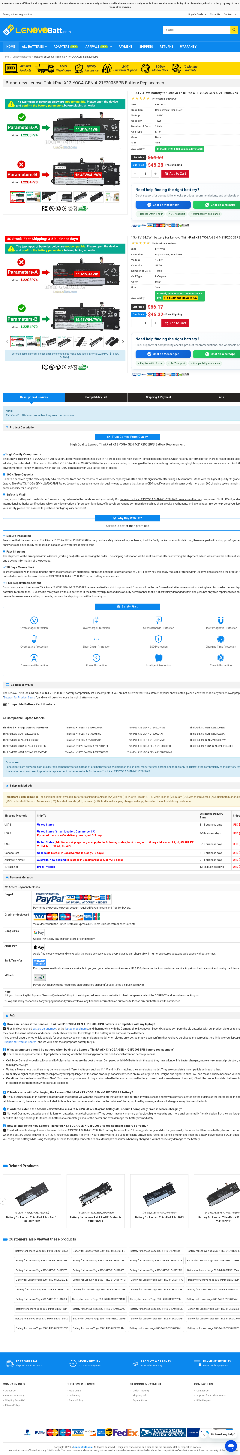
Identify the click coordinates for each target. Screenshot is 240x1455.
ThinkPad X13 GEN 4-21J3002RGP (21, 740)
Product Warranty (14, 1395)
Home (10, 46)
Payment (125, 46)
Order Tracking (141, 1390)
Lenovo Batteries (22, 56)
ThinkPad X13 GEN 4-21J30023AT (208, 733)
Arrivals (96, 46)
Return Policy (76, 1400)
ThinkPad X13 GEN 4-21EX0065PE (21, 733)
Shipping (146, 46)
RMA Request (203, 1400)
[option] (65, 144)
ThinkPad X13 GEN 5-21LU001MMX (146, 740)
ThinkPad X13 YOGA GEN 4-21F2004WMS (25, 752)
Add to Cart (178, 174)
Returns (166, 46)
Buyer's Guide (195, 14)
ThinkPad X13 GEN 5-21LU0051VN (208, 740)
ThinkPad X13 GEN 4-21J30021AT (145, 733)
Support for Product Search (20, 697)
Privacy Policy (12, 1405)
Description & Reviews (34, 397)
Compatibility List (96, 397)
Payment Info (140, 1400)
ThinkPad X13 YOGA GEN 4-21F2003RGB (149, 746)
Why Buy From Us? (15, 1400)
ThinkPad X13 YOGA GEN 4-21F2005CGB (87, 752)
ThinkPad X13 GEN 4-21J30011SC (83, 733)
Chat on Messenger (166, 204)
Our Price (138, 165)
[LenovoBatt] (38, 29)
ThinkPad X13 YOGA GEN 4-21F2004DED (211, 746)
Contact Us (230, 14)
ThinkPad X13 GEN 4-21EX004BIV (207, 727)
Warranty (188, 46)
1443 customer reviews (164, 98)
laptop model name (76, 1028)
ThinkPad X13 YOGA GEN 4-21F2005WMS (150, 752)
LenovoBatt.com (83, 1447)
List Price (138, 157)
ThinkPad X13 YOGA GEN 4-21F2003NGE (87, 746)
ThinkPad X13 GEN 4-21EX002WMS (146, 727)
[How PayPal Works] (199, 1432)
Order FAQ (74, 1395)
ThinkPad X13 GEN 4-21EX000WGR (84, 727)
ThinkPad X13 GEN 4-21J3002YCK (83, 740)
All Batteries (33, 46)
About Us (215, 14)
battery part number (44, 1028)
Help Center (75, 1390)
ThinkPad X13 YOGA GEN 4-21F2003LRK (24, 746)
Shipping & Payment (158, 397)
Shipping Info (140, 1395)
